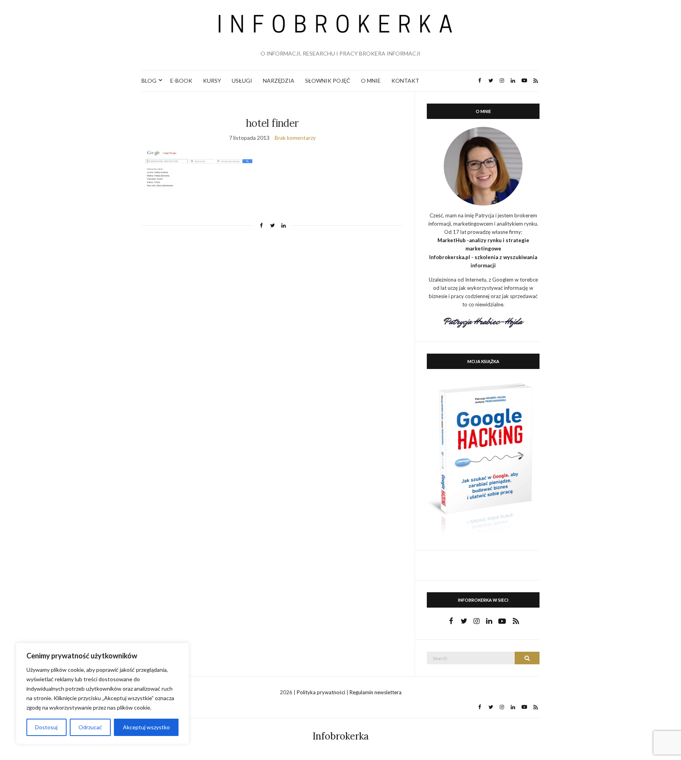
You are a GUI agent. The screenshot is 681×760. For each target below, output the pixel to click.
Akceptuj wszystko (146, 727)
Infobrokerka (341, 736)
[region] (102, 693)
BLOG (148, 80)
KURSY (212, 80)
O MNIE (371, 80)
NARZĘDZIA (278, 80)
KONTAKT (405, 80)
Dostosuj (46, 727)
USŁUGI (242, 80)
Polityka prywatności (321, 692)
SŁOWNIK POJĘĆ (327, 80)
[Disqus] (272, 344)
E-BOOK (181, 80)
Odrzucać (90, 727)
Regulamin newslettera (376, 692)
